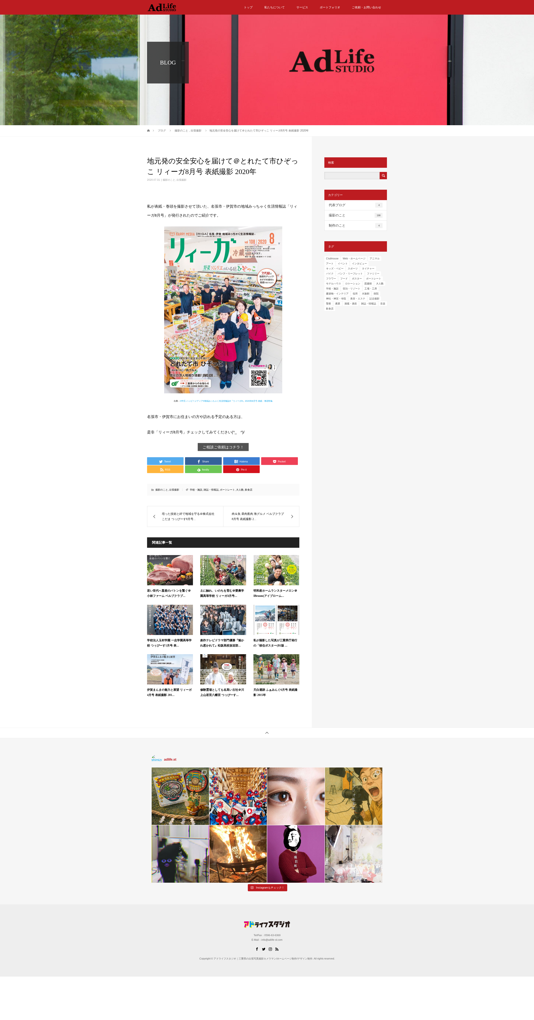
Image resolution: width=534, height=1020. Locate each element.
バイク (330, 273)
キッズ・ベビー (335, 268)
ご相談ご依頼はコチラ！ (223, 447)
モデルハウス (333, 283)
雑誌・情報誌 (211, 489)
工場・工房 (370, 288)
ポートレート (227, 489)
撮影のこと (169, 179)
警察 (328, 303)
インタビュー (359, 263)
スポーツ (353, 268)
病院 (376, 293)
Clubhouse (332, 258)
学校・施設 (196, 489)
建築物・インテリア (337, 293)
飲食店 (248, 489)
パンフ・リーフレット (350, 273)
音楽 (382, 303)
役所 (355, 293)
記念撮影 (374, 298)
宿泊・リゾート (351, 288)
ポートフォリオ (330, 7)
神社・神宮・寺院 (336, 298)
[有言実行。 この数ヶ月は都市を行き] (238, 796)
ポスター (357, 278)
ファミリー (373, 273)
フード (344, 278)
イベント (343, 263)
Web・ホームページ (354, 258)
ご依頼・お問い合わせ (366, 7)
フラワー (331, 278)
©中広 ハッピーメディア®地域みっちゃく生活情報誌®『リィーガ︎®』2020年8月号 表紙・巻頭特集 (226, 401)
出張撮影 (181, 179)
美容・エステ (357, 298)
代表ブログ (354, 205)
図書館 (368, 283)
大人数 (240, 489)
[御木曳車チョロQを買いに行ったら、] (180, 796)
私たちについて (274, 7)
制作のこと (354, 225)
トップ (248, 7)
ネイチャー (368, 268)
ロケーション (352, 283)
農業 (337, 303)
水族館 (365, 293)
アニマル (375, 258)
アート (330, 263)
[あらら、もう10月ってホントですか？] (353, 854)
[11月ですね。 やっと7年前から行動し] (296, 854)
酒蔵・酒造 (350, 303)
